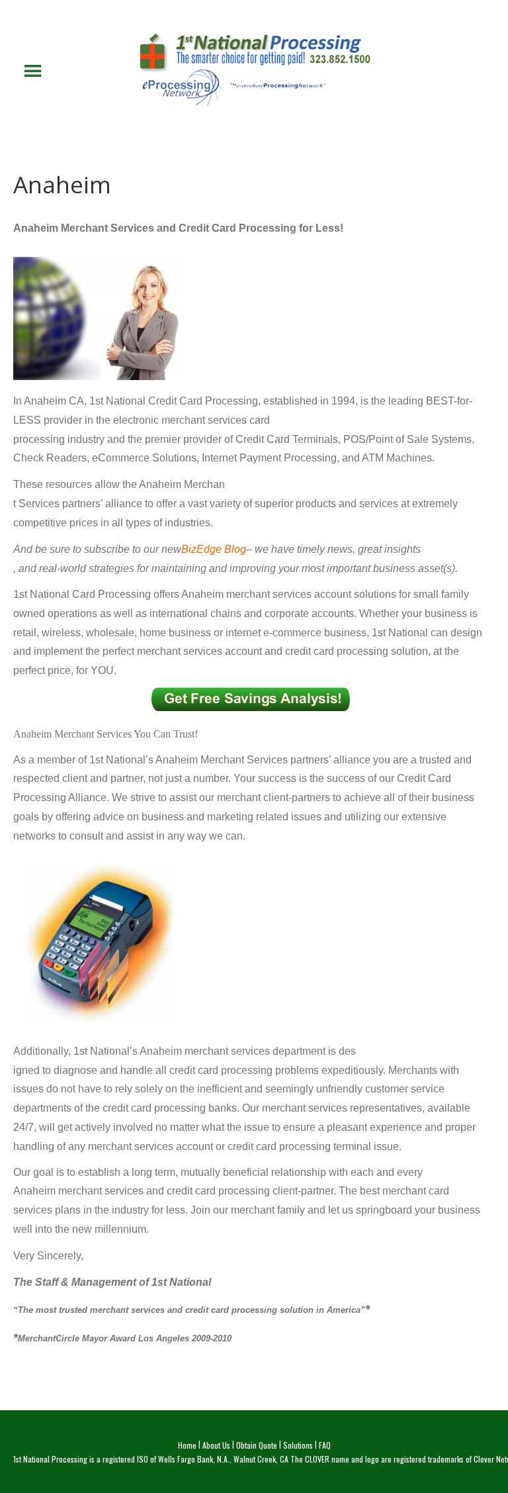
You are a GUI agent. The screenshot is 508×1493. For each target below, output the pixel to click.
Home (187, 1445)
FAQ (325, 1445)
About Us (216, 1445)
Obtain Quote (256, 1445)
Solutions (298, 1445)
